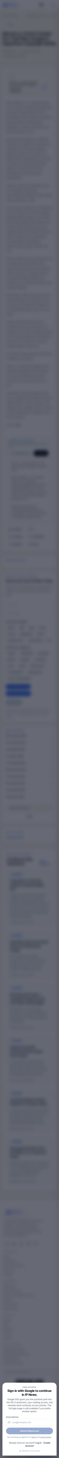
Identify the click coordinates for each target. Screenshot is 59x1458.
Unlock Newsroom (29, 1431)
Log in (38, 1442)
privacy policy (45, 1437)
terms (34, 1437)
